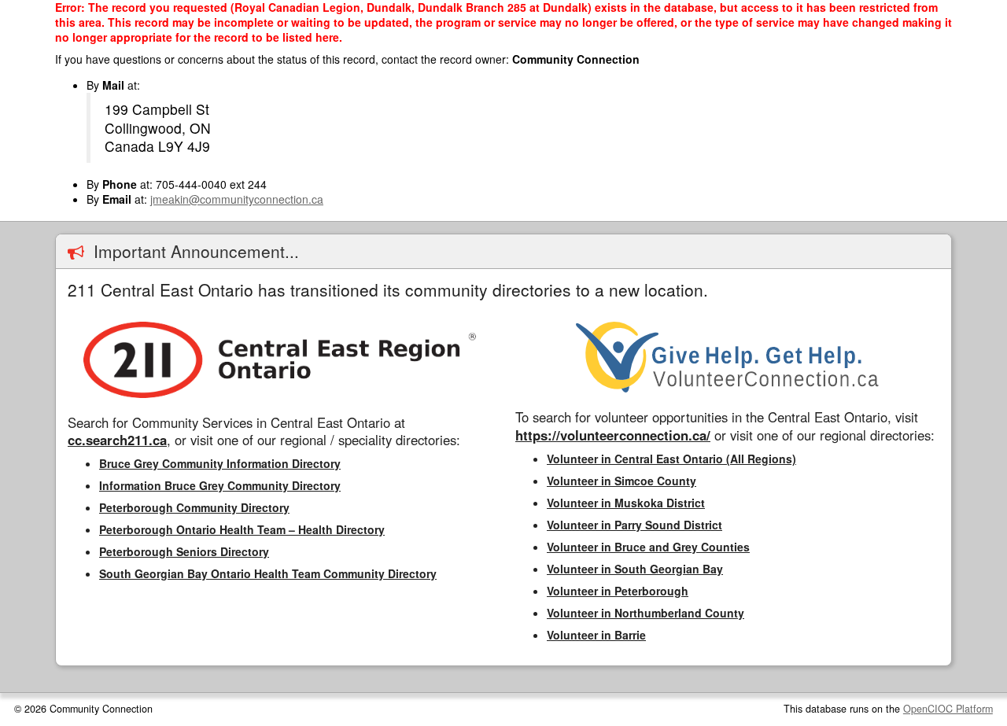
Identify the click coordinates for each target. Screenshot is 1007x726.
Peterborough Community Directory (194, 507)
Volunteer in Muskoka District (626, 502)
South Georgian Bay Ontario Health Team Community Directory (268, 573)
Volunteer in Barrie (596, 635)
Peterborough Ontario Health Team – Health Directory (242, 529)
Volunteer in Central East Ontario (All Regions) (671, 458)
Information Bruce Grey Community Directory (220, 485)
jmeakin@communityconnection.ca (236, 199)
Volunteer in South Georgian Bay (635, 569)
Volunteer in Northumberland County (645, 613)
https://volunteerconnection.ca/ (612, 435)
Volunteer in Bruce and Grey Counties (648, 547)
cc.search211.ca (117, 439)
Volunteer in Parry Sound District (634, 525)
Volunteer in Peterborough (617, 591)
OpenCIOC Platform (948, 709)
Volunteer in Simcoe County (621, 480)
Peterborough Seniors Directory (184, 551)
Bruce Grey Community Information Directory (220, 463)
